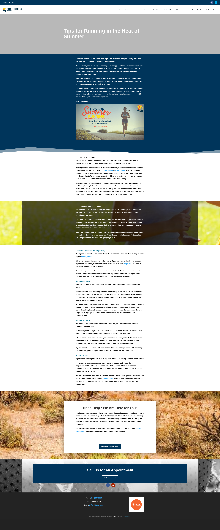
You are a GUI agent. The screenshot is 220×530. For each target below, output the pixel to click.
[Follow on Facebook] (108, 485)
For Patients (177, 9)
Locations (138, 9)
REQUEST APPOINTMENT (110, 446)
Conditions (156, 9)
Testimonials (167, 9)
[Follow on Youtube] (113, 485)
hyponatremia (108, 378)
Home (121, 9)
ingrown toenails (107, 170)
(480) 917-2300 (96, 498)
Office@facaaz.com (96, 505)
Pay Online (200, 9)
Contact (208, 9)
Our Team (128, 9)
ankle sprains (120, 170)
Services (146, 9)
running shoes (86, 256)
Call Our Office (110, 477)
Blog (193, 9)
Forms (186, 9)
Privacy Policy (127, 516)
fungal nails (128, 264)
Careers (215, 9)
